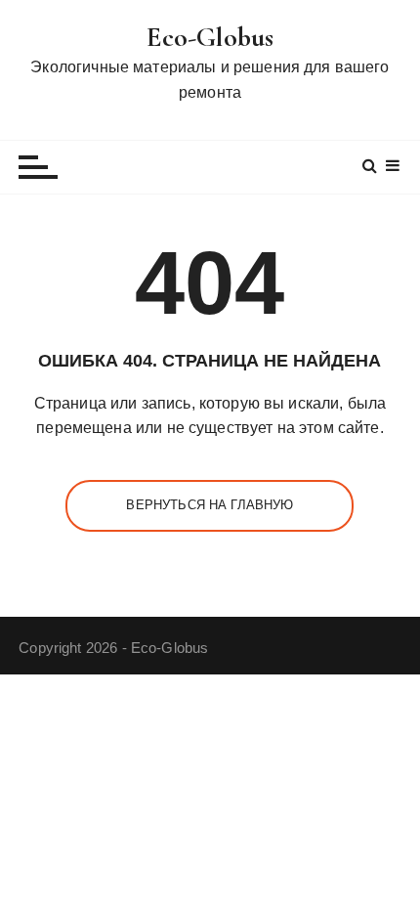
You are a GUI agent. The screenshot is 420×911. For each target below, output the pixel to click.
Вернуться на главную (209, 505)
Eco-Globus (210, 37)
